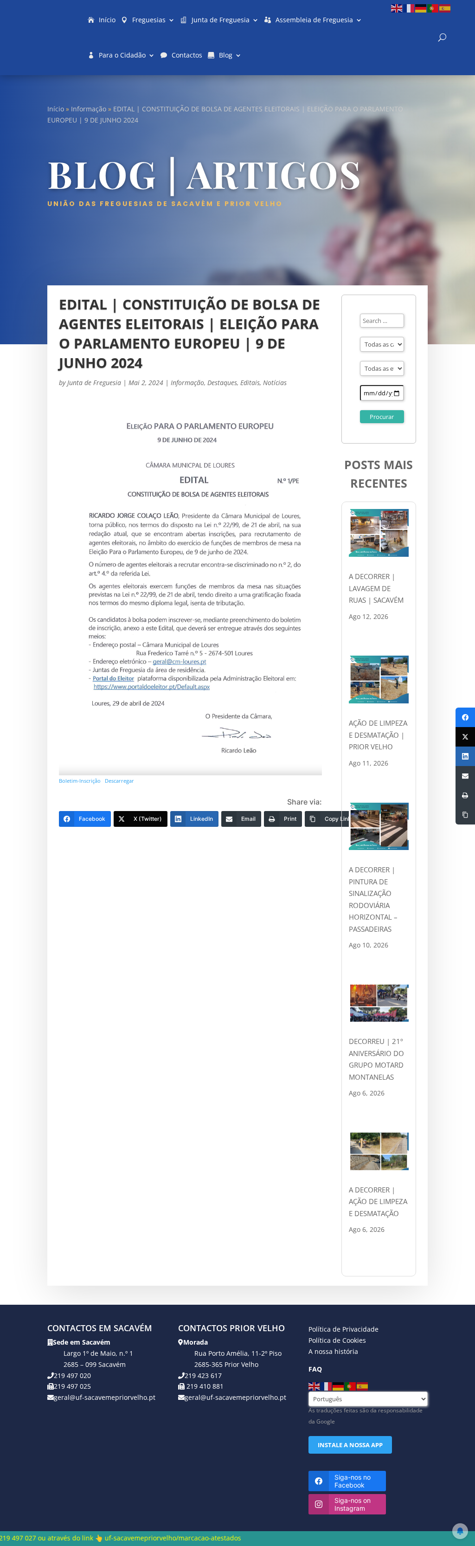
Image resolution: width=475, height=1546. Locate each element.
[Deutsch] (421, 7)
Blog (225, 55)
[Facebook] (465, 717)
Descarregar (119, 780)
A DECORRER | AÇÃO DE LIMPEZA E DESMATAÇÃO (378, 1201)
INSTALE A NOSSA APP (350, 1445)
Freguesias (149, 19)
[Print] (465, 795)
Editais (250, 382)
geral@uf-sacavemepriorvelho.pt (104, 1397)
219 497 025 (72, 1386)
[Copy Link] (465, 815)
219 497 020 (72, 1375)
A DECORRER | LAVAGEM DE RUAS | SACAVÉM (376, 588)
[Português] (433, 7)
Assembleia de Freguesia (314, 19)
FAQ (315, 1369)
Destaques (222, 382)
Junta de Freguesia (221, 19)
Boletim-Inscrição (80, 780)
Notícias (275, 382)
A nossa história (333, 1351)
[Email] (465, 776)
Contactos (187, 55)
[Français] (409, 7)
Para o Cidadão (122, 55)
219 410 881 (204, 1386)
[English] (397, 7)
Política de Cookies (337, 1340)
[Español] (445, 7)
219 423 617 (203, 1375)
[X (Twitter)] (465, 737)
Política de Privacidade (343, 1329)
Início (107, 19)
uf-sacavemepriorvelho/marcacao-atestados (96, 1537)
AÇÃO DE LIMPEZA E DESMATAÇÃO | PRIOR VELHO (378, 734)
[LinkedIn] (465, 756)
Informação (88, 108)
